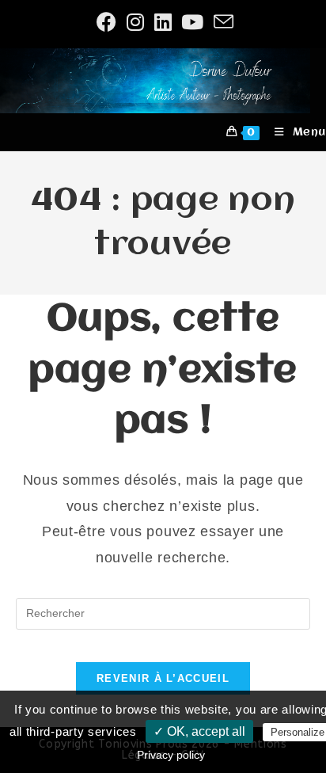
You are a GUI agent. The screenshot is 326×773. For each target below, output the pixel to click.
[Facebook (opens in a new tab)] (107, 22)
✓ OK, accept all (199, 731)
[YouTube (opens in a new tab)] (192, 22)
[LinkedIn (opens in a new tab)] (163, 22)
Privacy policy (171, 754)
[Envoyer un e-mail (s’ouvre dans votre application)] (221, 22)
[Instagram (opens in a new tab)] (136, 22)
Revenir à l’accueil (163, 678)
